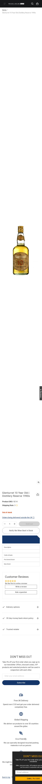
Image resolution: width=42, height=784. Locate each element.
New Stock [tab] (7, 564)
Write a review (21, 587)
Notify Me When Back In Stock (21, 531)
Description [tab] (7, 547)
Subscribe (21, 683)
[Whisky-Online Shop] (16, 4)
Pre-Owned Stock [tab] (9, 559)
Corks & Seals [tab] (8, 555)
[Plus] (14, 523)
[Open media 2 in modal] (21, 250)
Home (4, 10)
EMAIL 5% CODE (21, 779)
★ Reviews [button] (41, 393)
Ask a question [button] (21, 592)
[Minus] (4, 523)
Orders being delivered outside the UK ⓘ (18, 517)
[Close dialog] (40, 753)
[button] (32, 3)
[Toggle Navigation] (4, 3)
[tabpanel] (21, 551)
